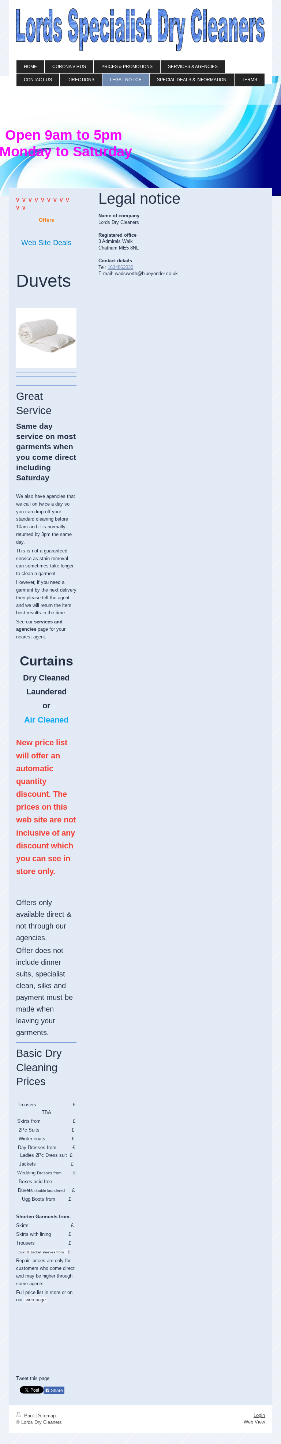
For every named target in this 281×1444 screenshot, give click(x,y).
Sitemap (47, 1415)
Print (29, 1415)
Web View (254, 1422)
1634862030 (120, 267)
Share (56, 1390)
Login (259, 1415)
